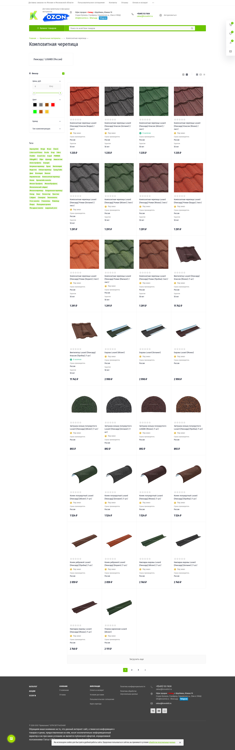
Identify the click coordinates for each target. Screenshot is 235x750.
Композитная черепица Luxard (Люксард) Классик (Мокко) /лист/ (187, 126)
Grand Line (41, 156)
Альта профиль (35, 163)
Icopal (49, 156)
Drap (53, 152)
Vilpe (41, 159)
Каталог (33, 686)
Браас (48, 166)
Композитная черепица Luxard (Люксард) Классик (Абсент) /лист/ (152, 126)
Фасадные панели (36, 208)
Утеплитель (45, 201)
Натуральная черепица (53, 191)
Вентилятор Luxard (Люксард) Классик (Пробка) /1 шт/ (82, 354)
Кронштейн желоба (43, 180)
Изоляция (39, 173)
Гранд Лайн (57, 170)
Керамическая (35, 177)
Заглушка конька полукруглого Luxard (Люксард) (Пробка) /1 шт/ (188, 427)
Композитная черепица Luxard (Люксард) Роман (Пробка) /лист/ (153, 277)
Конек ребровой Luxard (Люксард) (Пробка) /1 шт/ (81, 564)
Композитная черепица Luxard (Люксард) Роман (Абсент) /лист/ (119, 201)
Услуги (32, 695)
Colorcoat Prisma (36, 152)
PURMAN (57, 156)
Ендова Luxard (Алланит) (150, 352)
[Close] (180, 742)
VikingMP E (33, 159)
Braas (49, 149)
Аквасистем (58, 159)
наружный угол (51, 208)
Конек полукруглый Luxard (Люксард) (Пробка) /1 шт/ (185, 497)
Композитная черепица (51, 177)
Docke (46, 152)
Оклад (32, 194)
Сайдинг (33, 197)
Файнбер (55, 201)
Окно (38, 194)
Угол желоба (34, 201)
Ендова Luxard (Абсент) (115, 352)
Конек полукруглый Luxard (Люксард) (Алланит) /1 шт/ (116, 497)
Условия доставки (97, 695)
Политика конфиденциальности (132, 686)
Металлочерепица (36, 191)
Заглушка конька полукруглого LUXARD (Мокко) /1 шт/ (152, 427)
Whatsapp (93, 18)
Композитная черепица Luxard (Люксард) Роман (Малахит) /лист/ (118, 279)
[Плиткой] (197, 74)
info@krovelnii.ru (81, 18)
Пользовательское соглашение (102, 699)
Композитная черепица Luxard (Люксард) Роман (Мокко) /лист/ (153, 201)
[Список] (200, 74)
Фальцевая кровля (44, 204)
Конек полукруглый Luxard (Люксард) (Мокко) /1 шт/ (151, 497)
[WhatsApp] (164, 710)
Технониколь (52, 197)
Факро (32, 204)
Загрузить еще (136, 659)
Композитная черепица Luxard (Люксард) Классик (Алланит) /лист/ (118, 126)
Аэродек (46, 163)
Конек (32, 180)
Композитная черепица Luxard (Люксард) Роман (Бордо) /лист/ (188, 201)
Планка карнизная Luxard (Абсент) (116, 630)
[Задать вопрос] (230, 51)
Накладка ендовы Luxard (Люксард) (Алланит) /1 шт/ (185, 564)
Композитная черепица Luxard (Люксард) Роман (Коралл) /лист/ (84, 277)
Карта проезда (95, 704)
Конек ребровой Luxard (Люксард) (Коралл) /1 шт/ (116, 564)
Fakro (59, 152)
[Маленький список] (183, 74)
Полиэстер (46, 194)
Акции (32, 691)
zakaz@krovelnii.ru (145, 16)
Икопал (47, 173)
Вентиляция (57, 166)
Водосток (33, 170)
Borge (43, 149)
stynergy (48, 159)
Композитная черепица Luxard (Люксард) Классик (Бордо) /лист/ (83, 126)
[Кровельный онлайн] (33, 15)
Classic (55, 149)
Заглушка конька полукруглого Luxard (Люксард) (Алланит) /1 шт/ (118, 429)
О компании (64, 690)
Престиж (55, 194)
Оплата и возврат (97, 690)
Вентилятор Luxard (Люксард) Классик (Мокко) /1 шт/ (187, 277)
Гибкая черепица (45, 170)
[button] (230, 24)
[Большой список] (187, 74)
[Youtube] (158, 710)
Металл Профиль (36, 184)
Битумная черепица (37, 166)
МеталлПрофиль (51, 184)
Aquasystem (34, 149)
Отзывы (62, 695)
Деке (31, 173)
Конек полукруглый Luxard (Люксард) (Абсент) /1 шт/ (81, 497)
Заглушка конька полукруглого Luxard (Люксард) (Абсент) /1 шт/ (84, 427)
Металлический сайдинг (39, 187)
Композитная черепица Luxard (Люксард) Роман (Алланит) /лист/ (83, 202)
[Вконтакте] (153, 710)
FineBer (32, 156)
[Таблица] (204, 74)
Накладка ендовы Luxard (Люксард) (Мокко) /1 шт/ (81, 630)
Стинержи (41, 197)
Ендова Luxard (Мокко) (184, 352)
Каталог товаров (48, 28)
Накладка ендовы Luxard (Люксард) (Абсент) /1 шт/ (150, 564)
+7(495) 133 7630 (143, 14)
